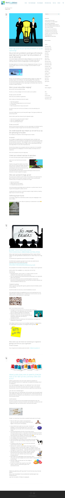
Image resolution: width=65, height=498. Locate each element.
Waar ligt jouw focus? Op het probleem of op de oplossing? (26, 49)
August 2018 (47, 76)
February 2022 (48, 46)
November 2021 (48, 48)
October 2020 (47, 66)
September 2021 (48, 49)
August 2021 (47, 51)
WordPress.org (48, 98)
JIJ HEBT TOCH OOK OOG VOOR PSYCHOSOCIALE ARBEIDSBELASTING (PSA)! (24, 251)
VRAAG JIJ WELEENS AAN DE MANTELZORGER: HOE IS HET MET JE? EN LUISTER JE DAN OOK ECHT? (25, 377)
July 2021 (47, 53)
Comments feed (48, 97)
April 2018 (47, 81)
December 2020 (48, 63)
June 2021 (47, 54)
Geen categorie (48, 87)
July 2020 (47, 71)
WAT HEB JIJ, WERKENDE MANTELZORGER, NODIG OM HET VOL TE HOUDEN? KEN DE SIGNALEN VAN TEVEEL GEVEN (52, 25)
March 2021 (47, 59)
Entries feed (47, 95)
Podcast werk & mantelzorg (50, 29)
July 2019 (47, 74)
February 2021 (48, 61)
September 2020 (48, 68)
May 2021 (47, 56)
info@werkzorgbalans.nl (35, 348)
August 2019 (47, 73)
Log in (46, 93)
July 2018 (47, 78)
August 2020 (47, 69)
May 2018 (47, 79)
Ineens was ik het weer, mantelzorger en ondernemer (51, 21)
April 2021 (47, 58)
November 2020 (48, 64)
